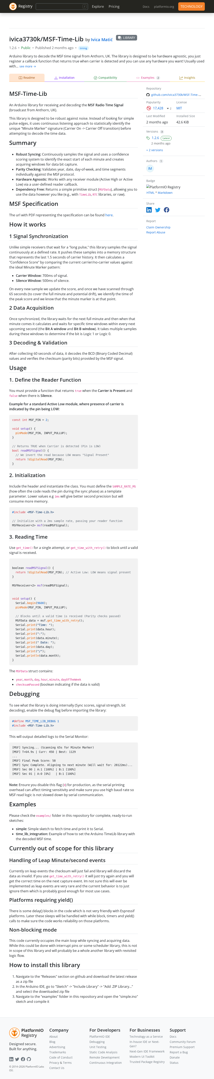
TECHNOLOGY (192, 6)
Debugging (97, 1042)
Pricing (114, 6)
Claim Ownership (158, 227)
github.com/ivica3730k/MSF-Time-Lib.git (179, 95)
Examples (150, 78)
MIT (179, 108)
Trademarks (57, 1052)
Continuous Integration (105, 1063)
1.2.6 (155, 138)
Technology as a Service (146, 1036)
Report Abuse (155, 232)
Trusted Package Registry (147, 1062)
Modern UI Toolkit (142, 1057)
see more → (27, 66)
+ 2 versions (154, 150)
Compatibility (107, 78)
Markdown (165, 193)
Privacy (54, 1063)
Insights (189, 78)
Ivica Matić (102, 39)
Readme (29, 78)
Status (174, 1063)
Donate (175, 1057)
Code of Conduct (61, 1057)
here (109, 215)
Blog (52, 1042)
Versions (152, 131)
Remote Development (104, 1057)
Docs (173, 1036)
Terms (67, 1063)
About (53, 1036)
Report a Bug (179, 1052)
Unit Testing (97, 1047)
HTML (150, 193)
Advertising (57, 1047)
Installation (67, 78)
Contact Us (56, 1068)
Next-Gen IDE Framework (147, 1051)
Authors (151, 161)
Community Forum (183, 1042)
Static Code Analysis (103, 1052)
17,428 (158, 108)
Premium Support (182, 1047)
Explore (98, 6)
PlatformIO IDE (99, 1036)
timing (83, 48)
